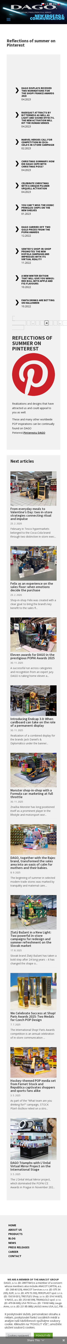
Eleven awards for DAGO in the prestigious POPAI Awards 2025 (32, 656)
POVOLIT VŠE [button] (43, 1335)
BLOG (11, 1238)
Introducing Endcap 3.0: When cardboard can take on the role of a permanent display (32, 722)
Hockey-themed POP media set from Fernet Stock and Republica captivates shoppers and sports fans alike (33, 1085)
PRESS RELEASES (18, 1247)
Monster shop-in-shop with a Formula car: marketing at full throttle (31, 793)
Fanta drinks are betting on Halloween (38, 301)
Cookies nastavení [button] (18, 1335)
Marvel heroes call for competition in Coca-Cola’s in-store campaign (37, 142)
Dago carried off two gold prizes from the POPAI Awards (35, 229)
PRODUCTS (15, 1234)
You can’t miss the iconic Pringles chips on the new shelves (37, 207)
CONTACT (14, 1256)
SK (62, 4)
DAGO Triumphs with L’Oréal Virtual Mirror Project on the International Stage (30, 1166)
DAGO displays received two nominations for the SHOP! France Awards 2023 (37, 92)
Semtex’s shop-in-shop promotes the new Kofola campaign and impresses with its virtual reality (36, 254)
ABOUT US (15, 1229)
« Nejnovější (18, 321)
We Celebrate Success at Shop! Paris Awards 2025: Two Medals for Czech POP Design (33, 1016)
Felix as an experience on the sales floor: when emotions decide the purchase (31, 586)
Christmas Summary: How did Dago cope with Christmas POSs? (37, 164)
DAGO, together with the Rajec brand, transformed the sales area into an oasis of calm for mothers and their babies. (32, 863)
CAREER (13, 1252)
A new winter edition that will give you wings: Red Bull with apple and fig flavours (37, 279)
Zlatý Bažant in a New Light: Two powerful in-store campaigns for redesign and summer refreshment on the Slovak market (30, 939)
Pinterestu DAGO (34, 432)
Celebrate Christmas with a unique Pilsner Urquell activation (35, 186)
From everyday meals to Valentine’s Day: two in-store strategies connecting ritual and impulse (31, 514)
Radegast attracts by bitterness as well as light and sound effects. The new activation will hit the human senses (38, 118)
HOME (12, 1225)
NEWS (12, 1243)
